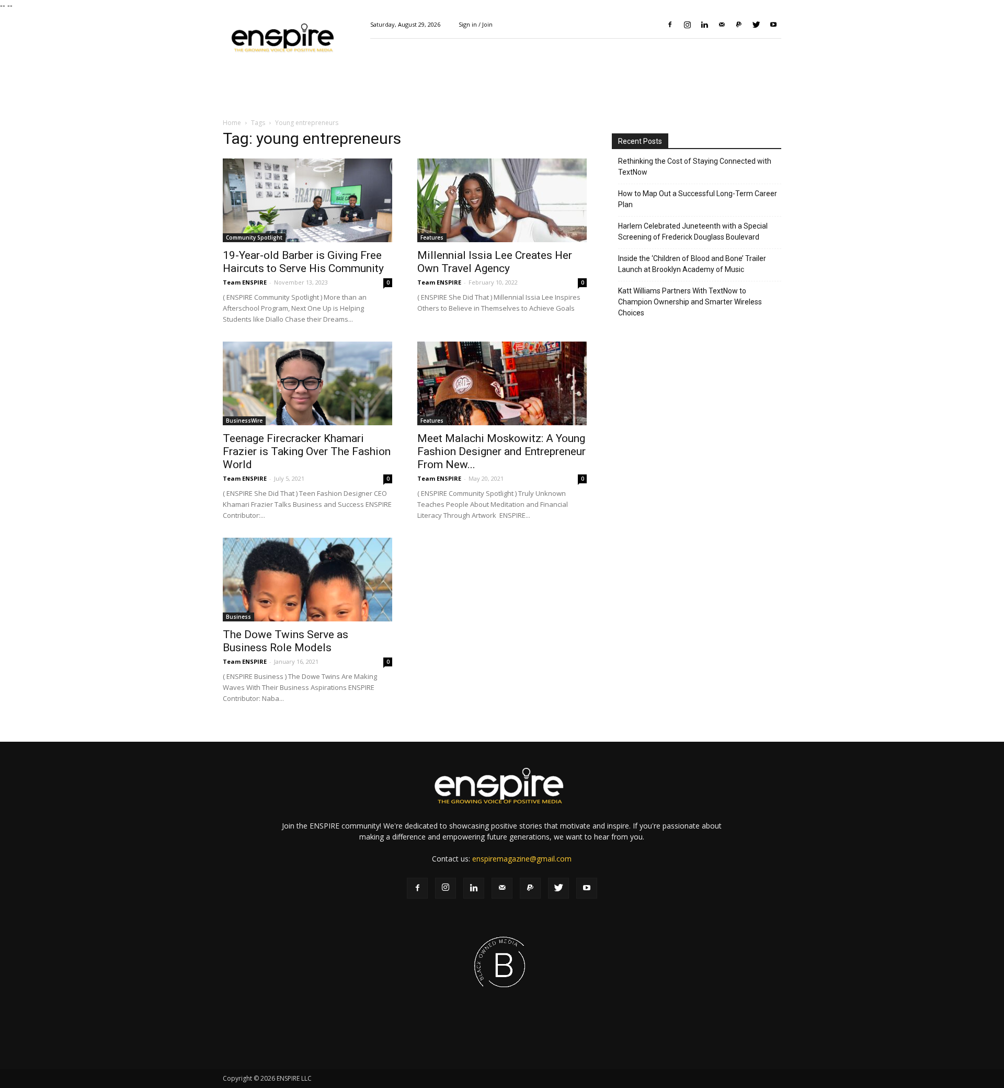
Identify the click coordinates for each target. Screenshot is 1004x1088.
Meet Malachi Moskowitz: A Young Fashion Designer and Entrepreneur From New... (501, 451)
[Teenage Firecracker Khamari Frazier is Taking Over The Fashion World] (307, 383)
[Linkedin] (704, 24)
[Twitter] (756, 24)
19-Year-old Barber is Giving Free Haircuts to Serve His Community (303, 262)
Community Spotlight (254, 237)
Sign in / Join (476, 24)
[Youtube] (773, 24)
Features (431, 237)
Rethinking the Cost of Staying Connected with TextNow (694, 166)
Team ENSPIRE (245, 282)
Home (232, 122)
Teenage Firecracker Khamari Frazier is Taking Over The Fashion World (307, 451)
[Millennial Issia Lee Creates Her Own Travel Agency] (502, 200)
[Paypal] (739, 24)
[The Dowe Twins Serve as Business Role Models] (307, 579)
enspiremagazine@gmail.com (522, 859)
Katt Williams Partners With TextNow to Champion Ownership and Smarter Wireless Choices (690, 302)
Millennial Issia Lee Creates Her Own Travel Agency (494, 262)
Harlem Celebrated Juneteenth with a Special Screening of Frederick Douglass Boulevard (693, 231)
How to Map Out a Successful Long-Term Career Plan (697, 199)
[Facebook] (670, 24)
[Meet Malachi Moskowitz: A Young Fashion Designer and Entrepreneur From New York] (502, 383)
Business (238, 616)
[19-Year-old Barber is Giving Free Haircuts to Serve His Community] (307, 200)
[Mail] (721, 24)
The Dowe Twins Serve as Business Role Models (285, 641)
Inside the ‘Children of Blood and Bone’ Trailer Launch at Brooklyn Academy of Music (692, 264)
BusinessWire (244, 420)
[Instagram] (687, 24)
